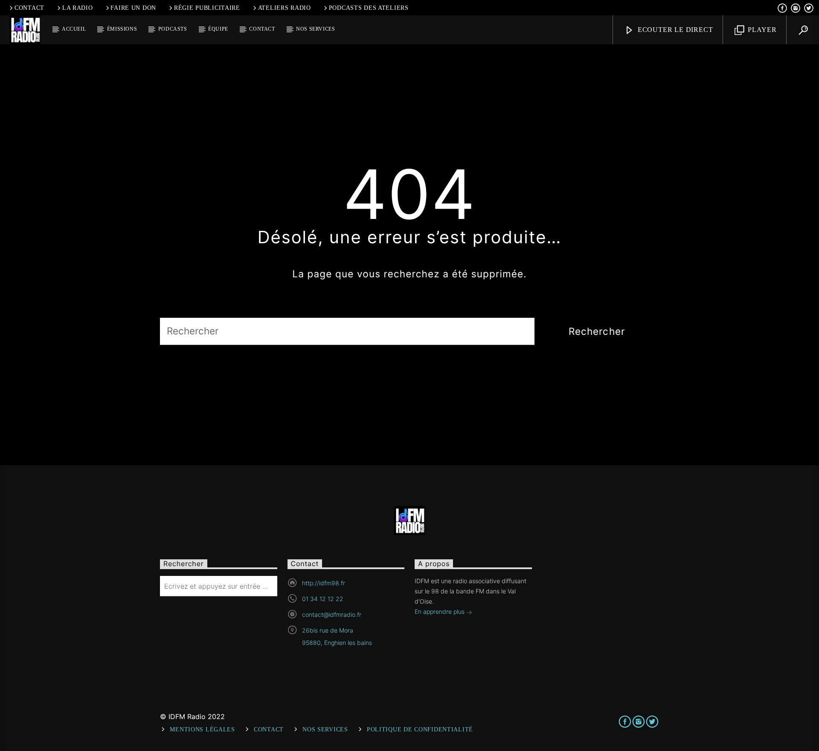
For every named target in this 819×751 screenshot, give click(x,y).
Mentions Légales (202, 729)
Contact (29, 7)
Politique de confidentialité (420, 729)
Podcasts (172, 29)
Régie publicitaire (207, 7)
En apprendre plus (440, 611)
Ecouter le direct (674, 29)
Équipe (218, 29)
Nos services (315, 29)
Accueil (74, 29)
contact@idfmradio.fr (331, 614)
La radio (77, 7)
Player (761, 29)
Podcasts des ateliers (369, 7)
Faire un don (133, 7)
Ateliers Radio (284, 7)
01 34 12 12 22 (322, 598)
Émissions (122, 29)
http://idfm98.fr (323, 583)
